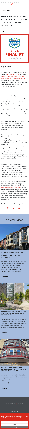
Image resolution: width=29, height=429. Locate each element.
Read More (4, 276)
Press (5, 32)
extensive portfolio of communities (11, 188)
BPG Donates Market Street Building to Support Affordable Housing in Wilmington (13, 369)
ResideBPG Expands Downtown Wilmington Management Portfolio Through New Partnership (13, 255)
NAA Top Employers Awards (9, 92)
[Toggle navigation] (26, 3)
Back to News (5, 10)
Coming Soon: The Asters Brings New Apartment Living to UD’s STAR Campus (13, 313)
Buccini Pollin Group (13, 74)
